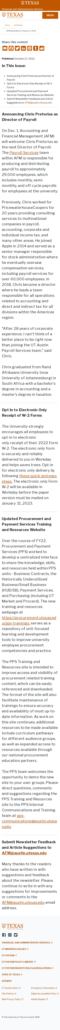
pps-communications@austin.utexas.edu (29, 821)
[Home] (12, 15)
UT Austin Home (10, 988)
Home (7, 25)
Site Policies (8, 993)
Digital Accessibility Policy (43, 993)
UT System (8, 955)
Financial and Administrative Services (22, 9)
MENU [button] (50, 15)
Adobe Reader (38, 999)
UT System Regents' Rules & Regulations (26, 968)
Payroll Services (24, 152)
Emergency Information (42, 988)
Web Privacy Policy (11, 999)
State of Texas (11, 974)
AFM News (18, 25)
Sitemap (7, 981)
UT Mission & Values (14, 949)
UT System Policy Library (17, 962)
